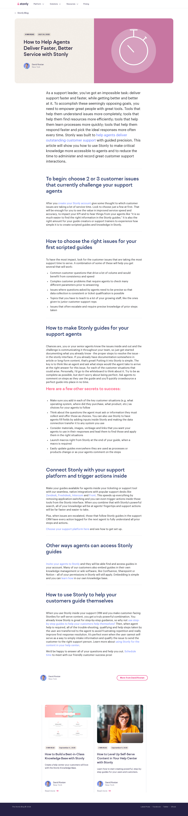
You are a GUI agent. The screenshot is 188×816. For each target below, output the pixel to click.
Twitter (165, 807)
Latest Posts (145, 807)
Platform (37, 4)
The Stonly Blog (18, 807)
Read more (50, 791)
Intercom (77, 495)
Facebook (157, 807)
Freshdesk (64, 495)
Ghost (173, 807)
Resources (71, 4)
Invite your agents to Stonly (63, 564)
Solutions (54, 4)
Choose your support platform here (67, 529)
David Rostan (38, 65)
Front (92, 495)
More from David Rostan (132, 678)
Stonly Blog (23, 13)
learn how (67, 578)
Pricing (86, 4)
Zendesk (51, 495)
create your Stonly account (74, 203)
